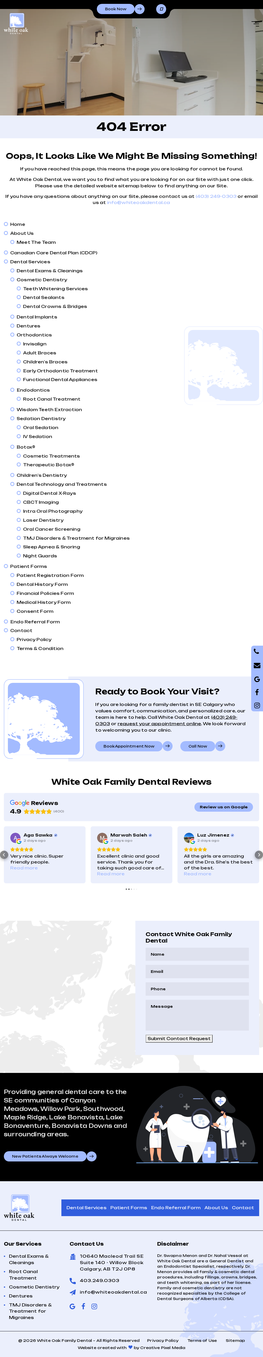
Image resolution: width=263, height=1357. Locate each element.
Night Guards (40, 555)
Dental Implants (37, 316)
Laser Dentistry (43, 520)
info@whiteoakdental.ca (138, 202)
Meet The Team (36, 242)
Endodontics (33, 390)
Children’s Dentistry (42, 475)
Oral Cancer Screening (51, 529)
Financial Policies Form (45, 593)
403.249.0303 (99, 1280)
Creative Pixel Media (162, 1347)
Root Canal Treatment (52, 399)
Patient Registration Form (50, 575)
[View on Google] (15, 838)
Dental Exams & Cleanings (50, 270)
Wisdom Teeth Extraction (49, 409)
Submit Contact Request (179, 1038)
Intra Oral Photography (52, 511)
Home (17, 224)
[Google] (257, 692)
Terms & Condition (40, 648)
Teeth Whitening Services (55, 288)
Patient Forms (28, 566)
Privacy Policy (34, 639)
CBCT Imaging (41, 502)
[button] (4, 855)
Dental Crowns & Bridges (55, 306)
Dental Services (30, 261)
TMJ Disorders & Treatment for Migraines (76, 538)
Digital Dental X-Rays (49, 493)
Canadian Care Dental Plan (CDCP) (53, 252)
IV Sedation (37, 436)
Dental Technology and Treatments (62, 484)
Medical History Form (44, 602)
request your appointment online (159, 723)
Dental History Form (42, 584)
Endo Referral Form (35, 621)
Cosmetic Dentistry (42, 279)
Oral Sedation (40, 427)
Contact (21, 630)
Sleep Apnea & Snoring (51, 546)
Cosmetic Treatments (51, 456)
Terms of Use (202, 1340)
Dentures (28, 325)
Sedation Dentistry (41, 418)
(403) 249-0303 (216, 196)
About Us (22, 233)
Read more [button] (24, 873)
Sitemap (235, 1340)
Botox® (26, 447)
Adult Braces (39, 352)
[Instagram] (257, 705)
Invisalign (34, 343)
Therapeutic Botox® (48, 464)
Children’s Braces (45, 361)
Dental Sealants (43, 297)
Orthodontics (34, 334)
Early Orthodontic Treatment (60, 370)
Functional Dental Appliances (60, 379)
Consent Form (35, 611)
